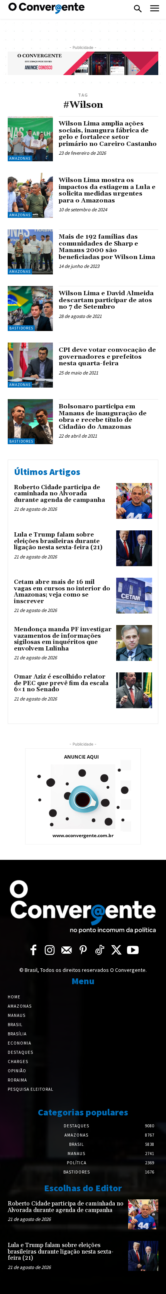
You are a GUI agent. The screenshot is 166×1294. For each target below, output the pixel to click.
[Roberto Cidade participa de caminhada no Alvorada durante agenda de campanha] (134, 501)
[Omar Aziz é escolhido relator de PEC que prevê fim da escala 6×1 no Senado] (134, 690)
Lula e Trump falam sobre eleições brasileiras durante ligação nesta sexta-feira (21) (58, 541)
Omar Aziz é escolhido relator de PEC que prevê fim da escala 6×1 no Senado (61, 683)
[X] (116, 950)
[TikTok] (99, 950)
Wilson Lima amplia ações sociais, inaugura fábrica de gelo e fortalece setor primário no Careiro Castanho (108, 134)
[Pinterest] (83, 950)
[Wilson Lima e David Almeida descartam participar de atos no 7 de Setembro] (30, 308)
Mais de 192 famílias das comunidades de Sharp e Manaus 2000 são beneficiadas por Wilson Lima (107, 247)
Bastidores (21, 328)
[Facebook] (33, 950)
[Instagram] (50, 950)
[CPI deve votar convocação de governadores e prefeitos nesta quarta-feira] (30, 365)
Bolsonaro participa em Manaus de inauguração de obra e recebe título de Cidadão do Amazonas (103, 417)
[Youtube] (133, 950)
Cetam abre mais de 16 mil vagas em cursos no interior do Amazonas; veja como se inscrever (62, 591)
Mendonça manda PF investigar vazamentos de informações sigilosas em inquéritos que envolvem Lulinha (63, 639)
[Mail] (66, 950)
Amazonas (19, 158)
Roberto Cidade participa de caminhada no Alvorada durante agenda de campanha (59, 494)
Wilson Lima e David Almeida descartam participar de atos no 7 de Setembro (106, 300)
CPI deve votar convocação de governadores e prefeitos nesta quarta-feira (107, 356)
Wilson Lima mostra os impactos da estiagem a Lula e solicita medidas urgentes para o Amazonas (107, 190)
